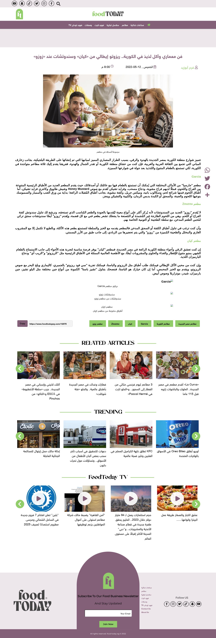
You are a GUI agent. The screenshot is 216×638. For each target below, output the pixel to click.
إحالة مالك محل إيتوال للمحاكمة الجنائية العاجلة (88, 453)
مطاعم (125, 25)
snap (22, 3)
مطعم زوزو (98, 323)
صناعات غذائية (137, 25)
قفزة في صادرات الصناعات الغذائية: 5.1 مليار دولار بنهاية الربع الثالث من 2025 (39, 455)
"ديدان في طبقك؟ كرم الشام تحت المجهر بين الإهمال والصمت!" (38, 517)
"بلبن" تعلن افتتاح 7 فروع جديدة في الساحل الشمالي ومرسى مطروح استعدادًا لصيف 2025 (86, 519)
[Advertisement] (108, 37)
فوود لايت (99, 25)
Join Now (108, 624)
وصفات (88, 25)
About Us (145, 612)
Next (20, 368)
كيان (130, 323)
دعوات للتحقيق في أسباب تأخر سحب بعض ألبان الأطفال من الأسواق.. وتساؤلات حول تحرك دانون (134, 457)
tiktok (29, 3)
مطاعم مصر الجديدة (187, 323)
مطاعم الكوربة (163, 323)
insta (44, 3)
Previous (196, 368)
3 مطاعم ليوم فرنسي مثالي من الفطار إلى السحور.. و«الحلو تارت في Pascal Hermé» (180, 388)
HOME (148, 24)
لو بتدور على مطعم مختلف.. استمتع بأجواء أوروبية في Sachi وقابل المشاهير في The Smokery (41, 390)
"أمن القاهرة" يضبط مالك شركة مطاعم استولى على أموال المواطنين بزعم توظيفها (132, 519)
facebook (51, 3)
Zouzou (115, 323)
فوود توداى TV (75, 25)
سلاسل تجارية (113, 25)
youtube (14, 3)
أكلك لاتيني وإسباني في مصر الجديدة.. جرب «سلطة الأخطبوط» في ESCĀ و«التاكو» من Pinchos (87, 390)
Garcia (144, 323)
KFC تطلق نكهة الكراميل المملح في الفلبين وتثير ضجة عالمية (178, 453)
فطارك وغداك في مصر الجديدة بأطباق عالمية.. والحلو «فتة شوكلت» (133, 388)
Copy (22, 323)
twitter (36, 3)
